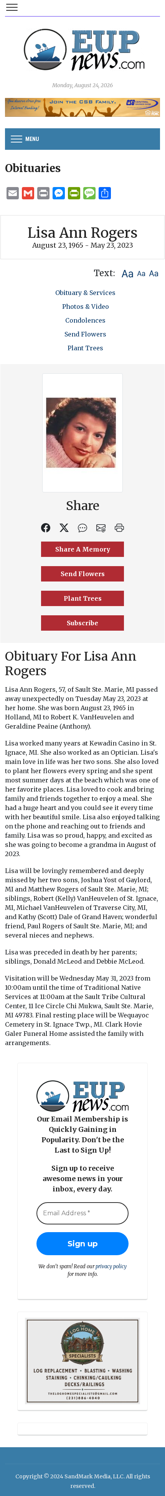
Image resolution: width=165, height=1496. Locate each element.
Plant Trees (85, 348)
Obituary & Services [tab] (85, 293)
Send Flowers (85, 334)
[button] (127, 273)
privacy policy (111, 1266)
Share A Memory (82, 549)
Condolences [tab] (85, 320)
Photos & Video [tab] (85, 306)
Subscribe (82, 623)
